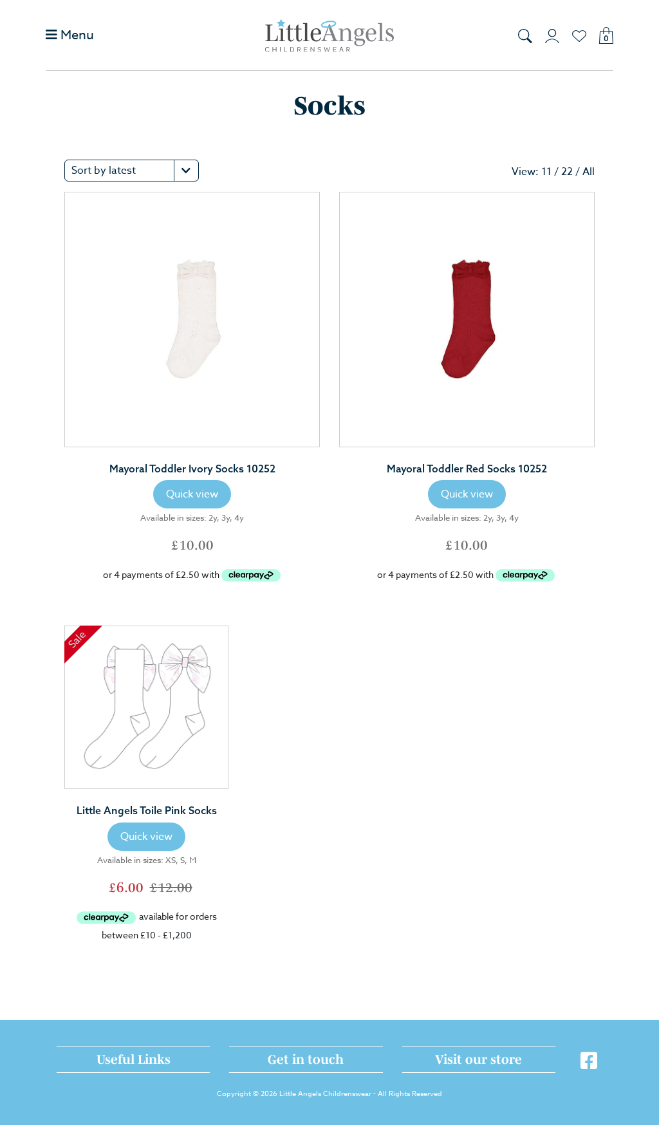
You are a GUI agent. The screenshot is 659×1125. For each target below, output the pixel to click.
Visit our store (478, 1059)
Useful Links (134, 1059)
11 (546, 172)
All (588, 172)
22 (567, 172)
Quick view (192, 494)
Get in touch (306, 1059)
